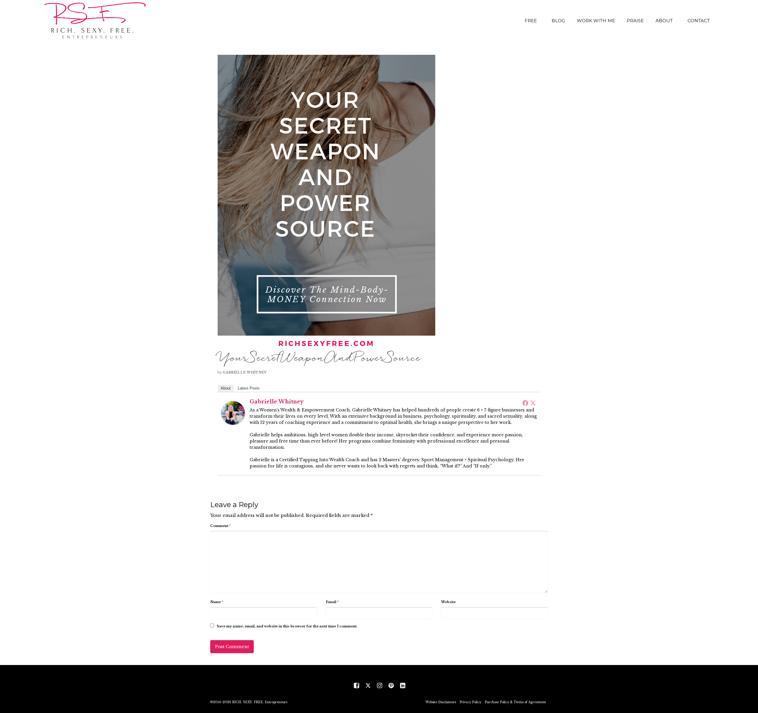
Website (448, 602)
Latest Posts (249, 388)
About (226, 388)
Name (216, 602)
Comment (220, 526)
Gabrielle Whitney (244, 372)
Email (332, 602)
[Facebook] (525, 402)
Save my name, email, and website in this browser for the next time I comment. (287, 626)
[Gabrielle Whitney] (233, 412)
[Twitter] (533, 402)
